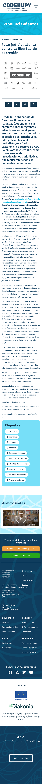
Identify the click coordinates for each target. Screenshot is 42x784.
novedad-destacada (17, 475)
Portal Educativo (29, 648)
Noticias (5, 622)
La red (25, 576)
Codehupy (13, 442)
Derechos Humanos (17, 453)
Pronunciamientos (10, 627)
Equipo (25, 585)
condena (12, 448)
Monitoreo (6, 648)
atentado (13, 437)
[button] (36, 7)
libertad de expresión (18, 464)
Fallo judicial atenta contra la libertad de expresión (19, 49)
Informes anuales (30, 627)
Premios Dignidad (29, 643)
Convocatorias (8, 632)
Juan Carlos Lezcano (18, 458)
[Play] (21, 518)
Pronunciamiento (16, 480)
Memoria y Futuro (30, 652)
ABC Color (13, 432)
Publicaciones (28, 622)
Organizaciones (29, 580)
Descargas (26, 632)
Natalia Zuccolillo (17, 469)
